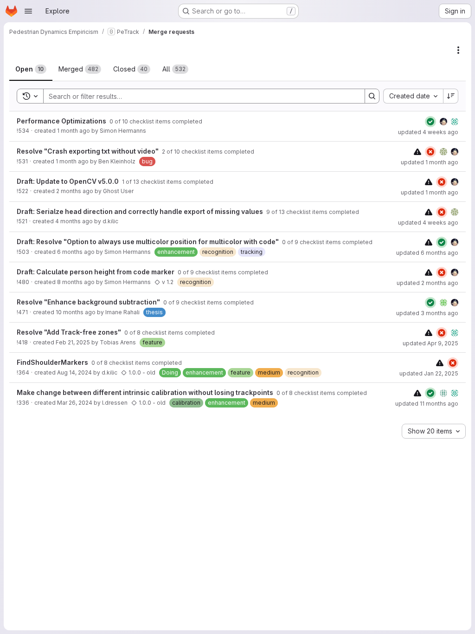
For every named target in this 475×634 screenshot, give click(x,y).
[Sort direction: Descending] (450, 96)
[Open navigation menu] (28, 11)
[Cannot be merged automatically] (417, 151)
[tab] (30, 69)
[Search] (372, 96)
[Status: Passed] (430, 121)
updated (428, 132)
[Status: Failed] (430, 151)
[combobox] (413, 96)
